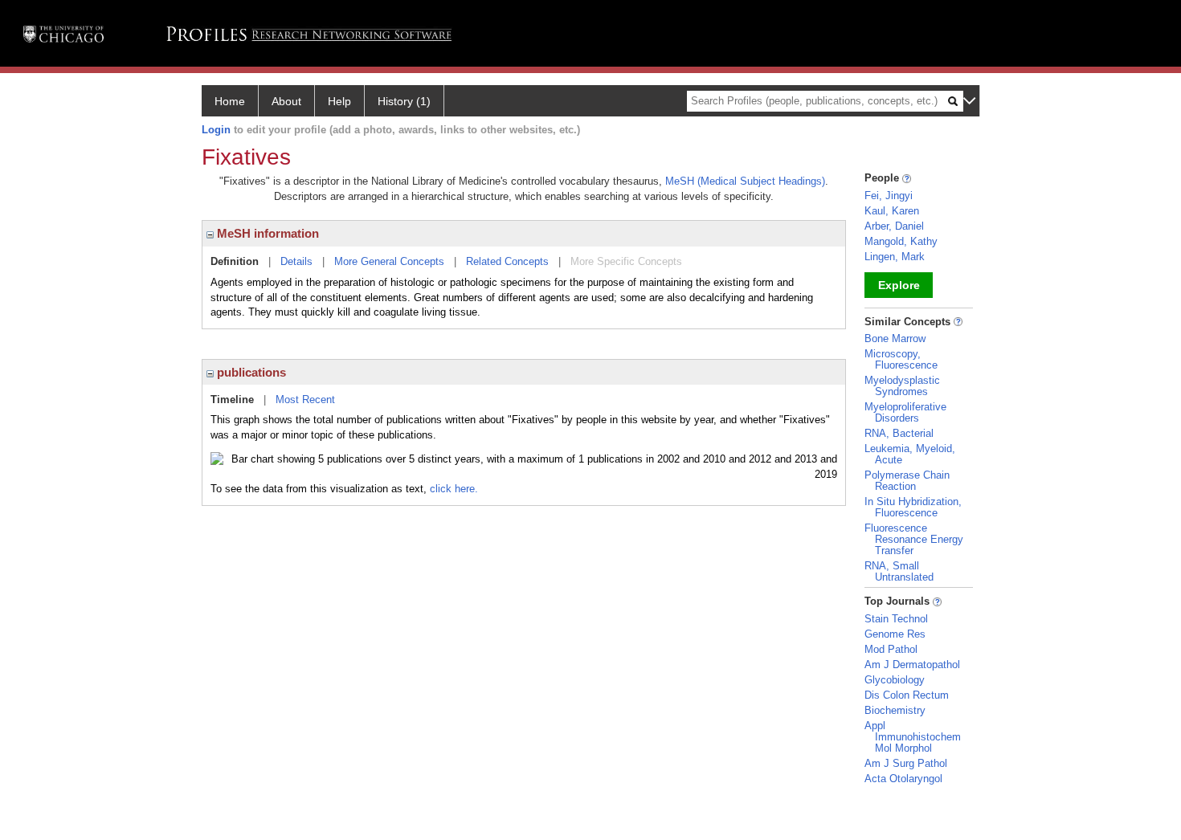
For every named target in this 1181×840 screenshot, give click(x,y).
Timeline (232, 399)
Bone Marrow (895, 338)
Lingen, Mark (894, 257)
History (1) (404, 101)
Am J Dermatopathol (912, 665)
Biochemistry (895, 710)
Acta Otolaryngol (903, 779)
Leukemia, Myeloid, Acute (909, 454)
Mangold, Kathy (901, 241)
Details (296, 261)
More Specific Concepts (626, 261)
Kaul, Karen (891, 211)
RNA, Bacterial (899, 433)
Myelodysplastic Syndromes (902, 386)
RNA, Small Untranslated (899, 571)
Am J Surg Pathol (905, 763)
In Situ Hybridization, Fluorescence (913, 507)
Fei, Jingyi (888, 196)
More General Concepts (389, 261)
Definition (234, 261)
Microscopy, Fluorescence (901, 359)
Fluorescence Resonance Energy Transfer (913, 539)
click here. (454, 489)
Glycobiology (894, 680)
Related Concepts (507, 261)
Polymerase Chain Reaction (907, 480)
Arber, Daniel (894, 226)
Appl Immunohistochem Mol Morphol (912, 737)
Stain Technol (896, 619)
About (286, 101)
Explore (899, 285)
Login (216, 130)
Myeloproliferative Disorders (905, 412)
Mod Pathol (890, 649)
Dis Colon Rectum (906, 695)
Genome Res (895, 634)
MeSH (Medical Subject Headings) (745, 181)
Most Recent (305, 399)
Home (230, 101)
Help (339, 101)
